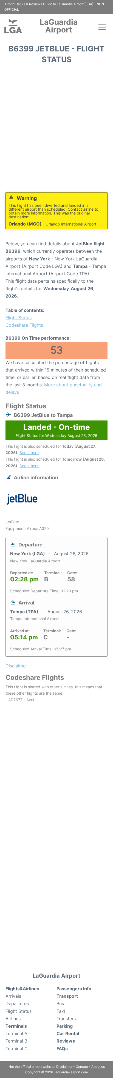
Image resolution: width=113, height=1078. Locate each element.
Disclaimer (64, 1067)
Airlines (13, 1018)
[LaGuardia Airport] (13, 26)
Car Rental (67, 1033)
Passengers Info (73, 988)
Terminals (16, 1026)
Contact (82, 1067)
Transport (67, 996)
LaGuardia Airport (59, 26)
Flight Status (18, 317)
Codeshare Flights (24, 325)
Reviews (65, 1041)
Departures (17, 1003)
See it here (29, 452)
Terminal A (16, 1033)
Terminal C (16, 1048)
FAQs (62, 1048)
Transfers (66, 1018)
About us (98, 1067)
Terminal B (16, 1041)
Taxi (60, 1011)
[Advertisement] (56, 130)
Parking (64, 1026)
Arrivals (13, 996)
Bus (60, 1003)
